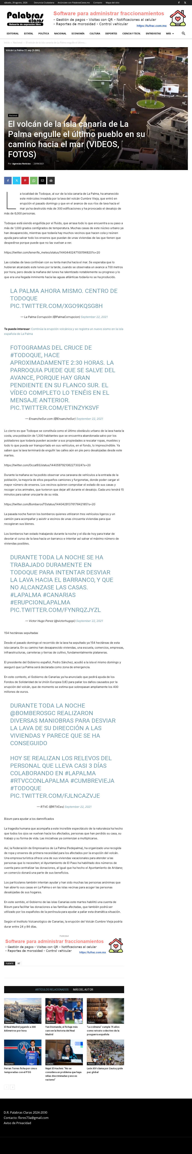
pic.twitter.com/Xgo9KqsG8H (56, 305)
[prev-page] (6, 1087)
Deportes (111, 33)
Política (43, 33)
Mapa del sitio (112, 2)
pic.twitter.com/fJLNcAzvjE (55, 795)
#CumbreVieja (92, 780)
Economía (78, 33)
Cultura (95, 33)
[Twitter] (185, 2)
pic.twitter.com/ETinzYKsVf (54, 407)
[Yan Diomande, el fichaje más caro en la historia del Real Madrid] (64, 1011)
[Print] (51, 180)
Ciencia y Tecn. (131, 33)
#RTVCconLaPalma (39, 780)
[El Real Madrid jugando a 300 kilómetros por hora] (22, 1011)
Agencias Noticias (21, 163)
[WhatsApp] (34, 180)
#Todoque (25, 788)
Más (168, 33)
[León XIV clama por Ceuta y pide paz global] (105, 1052)
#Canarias (59, 594)
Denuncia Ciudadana (44, 2)
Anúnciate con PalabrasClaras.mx (74, 2)
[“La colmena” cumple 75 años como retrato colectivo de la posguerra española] (105, 1011)
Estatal (28, 33)
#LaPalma (25, 594)
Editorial (13, 33)
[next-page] (12, 1087)
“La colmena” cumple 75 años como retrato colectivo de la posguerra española (103, 1030)
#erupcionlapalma (40, 602)
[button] (183, 34)
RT (19, 963)
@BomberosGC (33, 713)
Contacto (97, 2)
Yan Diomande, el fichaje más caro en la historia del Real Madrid (61, 1030)
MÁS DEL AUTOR (83, 989)
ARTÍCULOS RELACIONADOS (52, 989)
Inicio (7, 42)
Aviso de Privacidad (17, 1123)
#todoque (25, 355)
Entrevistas (153, 33)
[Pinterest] (25, 180)
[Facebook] (179, 2)
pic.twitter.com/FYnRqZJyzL (55, 609)
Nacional (60, 33)
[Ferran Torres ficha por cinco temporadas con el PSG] (22, 1052)
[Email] (42, 180)
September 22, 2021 (94, 317)
